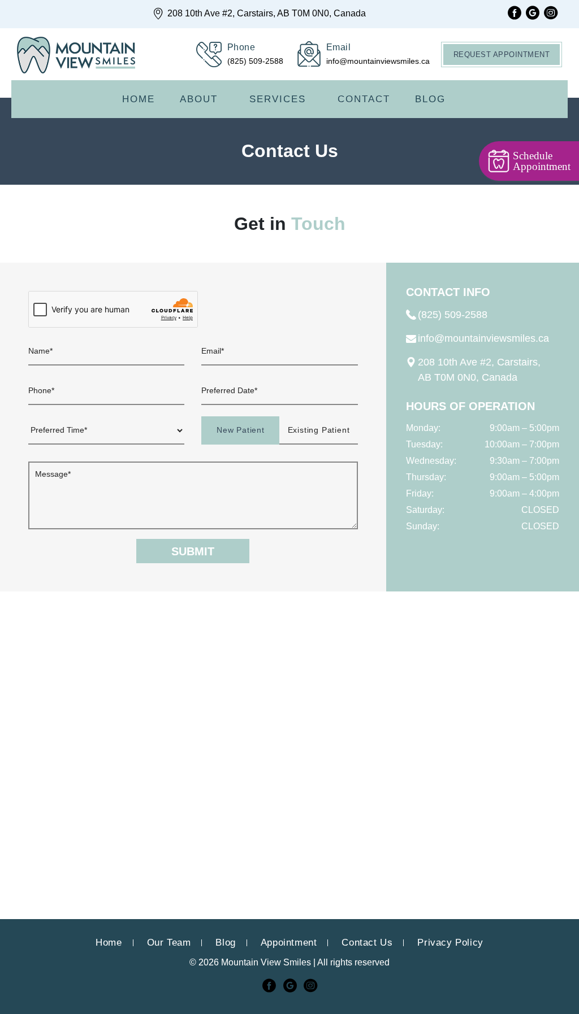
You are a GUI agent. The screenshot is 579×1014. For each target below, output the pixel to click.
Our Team (169, 942)
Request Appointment (501, 54)
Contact (364, 99)
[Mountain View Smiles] (76, 56)
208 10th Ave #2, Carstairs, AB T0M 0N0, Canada (265, 13)
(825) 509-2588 (452, 314)
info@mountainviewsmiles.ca (483, 338)
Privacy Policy (450, 942)
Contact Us (367, 942)
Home (138, 99)
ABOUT (199, 99)
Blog (430, 99)
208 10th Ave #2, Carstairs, (479, 369)
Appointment (289, 942)
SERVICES (277, 99)
